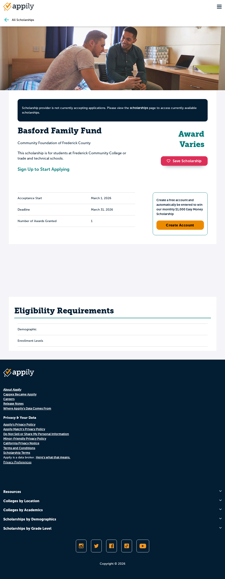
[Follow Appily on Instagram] (81, 546)
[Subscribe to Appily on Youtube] (142, 546)
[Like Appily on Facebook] (111, 546)
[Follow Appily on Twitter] (96, 546)
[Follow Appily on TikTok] (126, 546)
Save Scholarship (187, 161)
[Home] (18, 6)
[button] (169, 161)
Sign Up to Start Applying (43, 169)
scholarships (139, 108)
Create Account (180, 225)
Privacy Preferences (17, 462)
